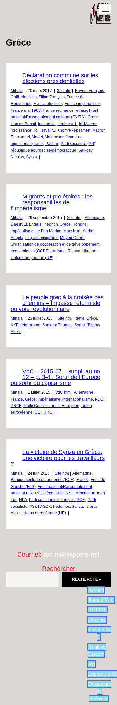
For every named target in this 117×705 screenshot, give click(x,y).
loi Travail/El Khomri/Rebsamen (62, 130)
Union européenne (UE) (32, 258)
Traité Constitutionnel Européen (51, 406)
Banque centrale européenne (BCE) (42, 480)
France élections (48, 104)
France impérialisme (83, 104)
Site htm (64, 91)
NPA (23, 500)
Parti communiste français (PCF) (57, 500)
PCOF (100, 399)
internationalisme (77, 399)
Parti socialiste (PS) (78, 144)
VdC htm (63, 392)
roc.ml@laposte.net (72, 554)
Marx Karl (71, 231)
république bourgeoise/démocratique (43, 150)
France (17, 399)
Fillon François (52, 97)
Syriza (31, 157)
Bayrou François (89, 91)
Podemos (61, 506)
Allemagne (94, 218)
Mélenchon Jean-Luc (63, 137)
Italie (59, 493)
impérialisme (22, 231)
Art (91, 664)
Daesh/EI (19, 224)
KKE (15, 325)
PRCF (16, 406)
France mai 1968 (26, 110)
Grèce (93, 117)
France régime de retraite (65, 110)
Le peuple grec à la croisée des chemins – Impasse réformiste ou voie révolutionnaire (57, 303)
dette (80, 318)
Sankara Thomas (57, 325)
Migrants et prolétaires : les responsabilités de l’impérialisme (52, 202)
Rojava (74, 251)
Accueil (96, 590)
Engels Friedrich (43, 224)
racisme (59, 251)
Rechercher (58, 568)
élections (29, 97)
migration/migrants (27, 144)
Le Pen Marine (48, 231)
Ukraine (89, 251)
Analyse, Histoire (97, 650)
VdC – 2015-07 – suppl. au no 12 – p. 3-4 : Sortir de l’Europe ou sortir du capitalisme (55, 377)
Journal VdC (101, 600)
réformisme (30, 325)
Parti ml (52, 144)
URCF (49, 412)
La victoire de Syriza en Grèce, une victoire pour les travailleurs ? (58, 458)
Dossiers (97, 620)
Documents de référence (99, 691)
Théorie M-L (99, 633)
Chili (15, 97)
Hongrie (79, 224)
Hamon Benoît (23, 124)
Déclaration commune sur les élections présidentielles (60, 78)
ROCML (97, 609)
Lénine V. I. (67, 124)
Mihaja (17, 91)
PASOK (44, 506)
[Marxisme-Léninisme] (100, 21)
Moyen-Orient (72, 238)
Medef (37, 137)
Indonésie (47, 124)
